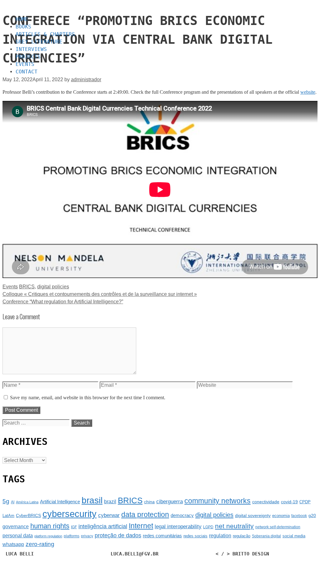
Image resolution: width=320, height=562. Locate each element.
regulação (241, 536)
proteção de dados (118, 535)
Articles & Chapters (45, 34)
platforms (71, 536)
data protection (145, 515)
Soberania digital (266, 536)
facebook (299, 516)
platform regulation (48, 536)
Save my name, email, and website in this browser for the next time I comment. (87, 397)
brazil (110, 501)
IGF (74, 527)
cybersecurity (69, 514)
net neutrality (234, 526)
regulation (220, 535)
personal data (17, 535)
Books (23, 27)
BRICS (27, 286)
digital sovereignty (253, 515)
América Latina (27, 502)
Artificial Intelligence (60, 501)
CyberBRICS (28, 515)
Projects (28, 57)
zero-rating (40, 544)
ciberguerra (169, 502)
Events (25, 64)
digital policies (53, 286)
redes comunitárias (162, 535)
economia (281, 515)
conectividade (265, 501)
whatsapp (13, 544)
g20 (312, 515)
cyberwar (109, 515)
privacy (87, 536)
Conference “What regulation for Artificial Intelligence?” (62, 301)
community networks (217, 501)
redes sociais (195, 536)
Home (22, 19)
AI (12, 502)
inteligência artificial (102, 526)
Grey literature (39, 42)
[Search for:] (36, 423)
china (149, 501)
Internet (141, 526)
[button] (160, 7)
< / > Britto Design (242, 554)
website (307, 92)
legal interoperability (178, 526)
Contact (27, 72)
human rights (49, 526)
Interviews (31, 49)
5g (5, 501)
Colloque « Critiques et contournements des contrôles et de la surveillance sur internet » (99, 294)
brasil (92, 500)
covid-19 (289, 501)
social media (293, 536)
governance (15, 526)
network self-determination (277, 527)
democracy (182, 515)
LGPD (208, 527)
